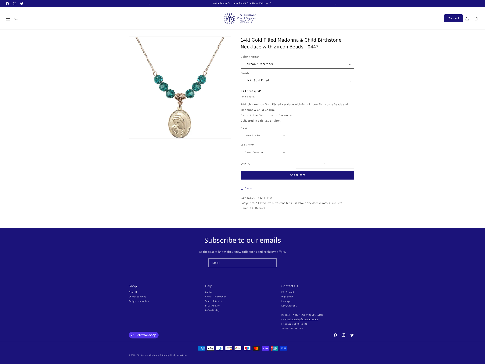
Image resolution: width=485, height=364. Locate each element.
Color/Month (247, 144)
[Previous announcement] (149, 3)
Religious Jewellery (139, 301)
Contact (209, 292)
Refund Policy (212, 310)
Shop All (133, 292)
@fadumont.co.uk (308, 319)
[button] (8, 18)
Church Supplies (137, 296)
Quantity (245, 163)
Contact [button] (453, 18)
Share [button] (248, 188)
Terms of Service (213, 301)
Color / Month (250, 57)
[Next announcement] (336, 3)
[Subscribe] (272, 262)
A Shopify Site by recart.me (173, 355)
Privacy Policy (212, 305)
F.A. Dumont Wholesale (148, 355)
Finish (245, 73)
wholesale (293, 319)
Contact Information (216, 296)
